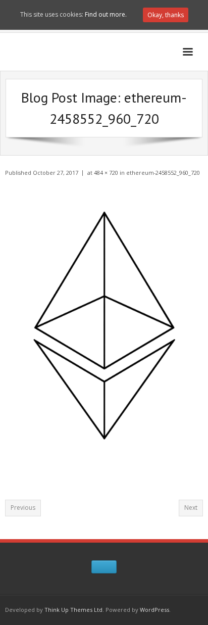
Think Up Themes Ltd (73, 609)
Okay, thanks (165, 15)
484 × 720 (106, 172)
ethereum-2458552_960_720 (163, 172)
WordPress (154, 609)
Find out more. (106, 14)
